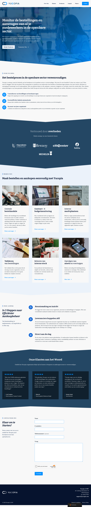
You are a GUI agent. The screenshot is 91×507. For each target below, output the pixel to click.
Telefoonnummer (42, 433)
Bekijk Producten (8, 47)
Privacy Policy (85, 502)
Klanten (54, 3)
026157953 (86, 494)
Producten (61, 3)
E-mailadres (38, 426)
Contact (85, 3)
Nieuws (77, 3)
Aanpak (70, 3)
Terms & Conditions (75, 502)
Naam (36, 418)
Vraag (36, 441)
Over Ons (46, 3)
